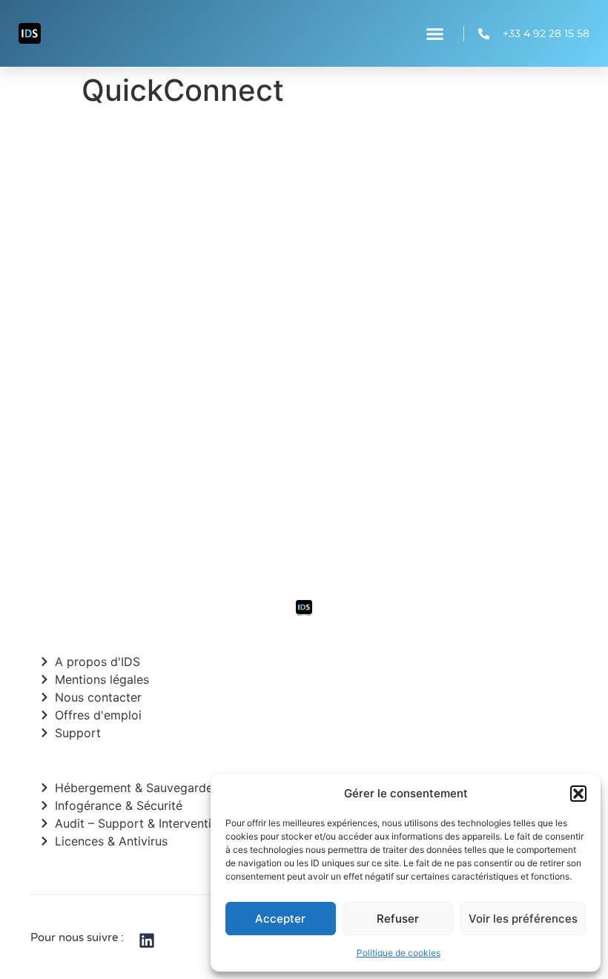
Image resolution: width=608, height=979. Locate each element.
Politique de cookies (398, 952)
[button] (578, 793)
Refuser (398, 919)
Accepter (280, 919)
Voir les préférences (523, 919)
